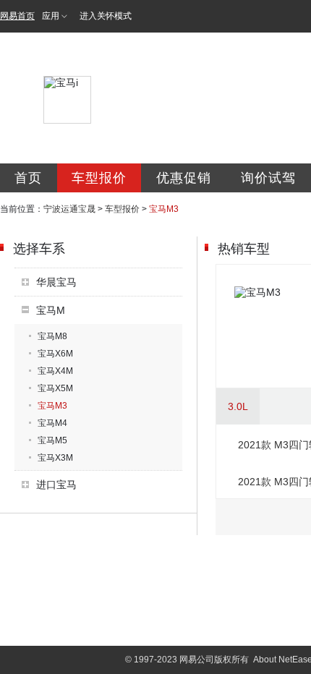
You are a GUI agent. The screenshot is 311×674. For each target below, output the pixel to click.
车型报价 (99, 178)
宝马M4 (52, 423)
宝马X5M (55, 388)
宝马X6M (55, 354)
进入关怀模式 (106, 16)
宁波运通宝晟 (69, 209)
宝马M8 (52, 336)
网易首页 (17, 16)
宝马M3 (52, 406)
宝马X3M (55, 458)
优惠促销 (183, 178)
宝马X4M (55, 371)
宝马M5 (52, 440)
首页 (28, 178)
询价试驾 (268, 178)
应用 (50, 16)
